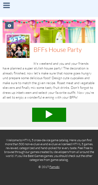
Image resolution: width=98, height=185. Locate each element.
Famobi (54, 167)
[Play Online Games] (49, 9)
